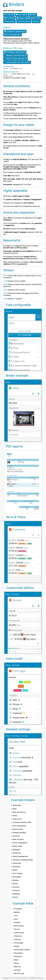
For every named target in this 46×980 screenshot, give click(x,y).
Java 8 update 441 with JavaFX (18, 62)
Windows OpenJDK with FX (16, 55)
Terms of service (23, 21)
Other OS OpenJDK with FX (16, 59)
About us (36, 21)
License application (13, 35)
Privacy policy (9, 21)
